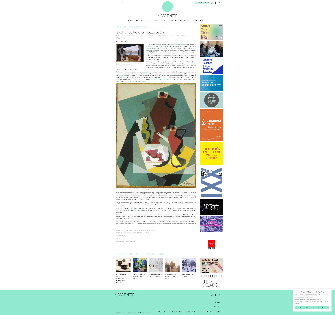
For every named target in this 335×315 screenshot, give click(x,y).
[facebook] (216, 3)
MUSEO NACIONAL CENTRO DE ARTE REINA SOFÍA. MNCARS (132, 233)
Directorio (159, 20)
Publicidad (215, 298)
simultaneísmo (122, 76)
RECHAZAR (303, 307)
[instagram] (219, 3)
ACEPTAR (321, 307)
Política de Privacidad (195, 311)
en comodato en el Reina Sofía (154, 46)
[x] (212, 3)
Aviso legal (161, 311)
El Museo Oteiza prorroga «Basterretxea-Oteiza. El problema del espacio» (123, 278)
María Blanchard (145, 74)
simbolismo (138, 210)
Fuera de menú (200, 20)
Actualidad (133, 20)
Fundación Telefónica (180, 45)
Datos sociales (213, 311)
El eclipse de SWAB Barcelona (187, 275)
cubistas (148, 48)
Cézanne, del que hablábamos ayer (162, 79)
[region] (312, 300)
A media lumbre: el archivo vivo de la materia (170, 276)
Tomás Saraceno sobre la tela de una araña (155, 275)
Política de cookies (176, 311)
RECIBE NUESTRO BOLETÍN (202, 3)
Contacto (216, 306)
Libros (187, 20)
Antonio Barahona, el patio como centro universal (139, 276)
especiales (146, 20)
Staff (217, 302)
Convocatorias (175, 20)
